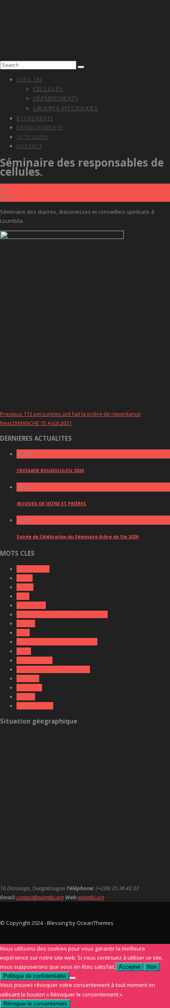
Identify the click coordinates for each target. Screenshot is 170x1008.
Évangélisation (35, 705)
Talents (26, 696)
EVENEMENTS (35, 119)
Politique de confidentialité (34, 976)
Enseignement (34, 660)
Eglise (24, 651)
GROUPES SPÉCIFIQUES (65, 108)
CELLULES (48, 89)
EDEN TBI (29, 80)
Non (151, 967)
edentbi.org (91, 897)
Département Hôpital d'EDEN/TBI (57, 641)
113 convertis (33, 569)
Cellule (25, 587)
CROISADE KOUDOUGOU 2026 (50, 470)
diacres (26, 623)
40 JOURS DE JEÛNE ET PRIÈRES (51, 503)
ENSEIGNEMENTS (40, 128)
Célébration (31, 605)
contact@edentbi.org (40, 897)
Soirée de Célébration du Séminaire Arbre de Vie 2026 (77, 536)
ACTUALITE (32, 137)
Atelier (25, 578)
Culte (23, 596)
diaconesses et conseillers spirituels (62, 614)
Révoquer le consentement (35, 1004)
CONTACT (29, 146)
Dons (23, 632)
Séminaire (29, 687)
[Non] (72, 978)
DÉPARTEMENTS (55, 99)
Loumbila (28, 678)
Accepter (129, 967)
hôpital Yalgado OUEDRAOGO (53, 669)
